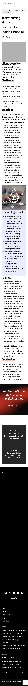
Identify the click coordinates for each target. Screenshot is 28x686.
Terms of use (14, 598)
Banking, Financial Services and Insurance (12, 669)
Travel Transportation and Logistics (13, 673)
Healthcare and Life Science (11, 658)
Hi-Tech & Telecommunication (11, 661)
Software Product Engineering (11, 648)
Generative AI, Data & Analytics (12, 637)
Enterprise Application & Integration (13, 645)
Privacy (14, 603)
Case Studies (7, 10)
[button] (26, 3)
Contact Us (5, 621)
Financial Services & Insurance (14, 11)
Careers (4, 612)
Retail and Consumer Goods (11, 664)
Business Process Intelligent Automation (11, 641)
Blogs (3, 618)
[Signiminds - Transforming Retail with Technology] (14, 435)
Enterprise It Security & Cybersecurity (14, 630)
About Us (5, 608)
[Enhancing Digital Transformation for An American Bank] (14, 454)
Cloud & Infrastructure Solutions (12, 633)
